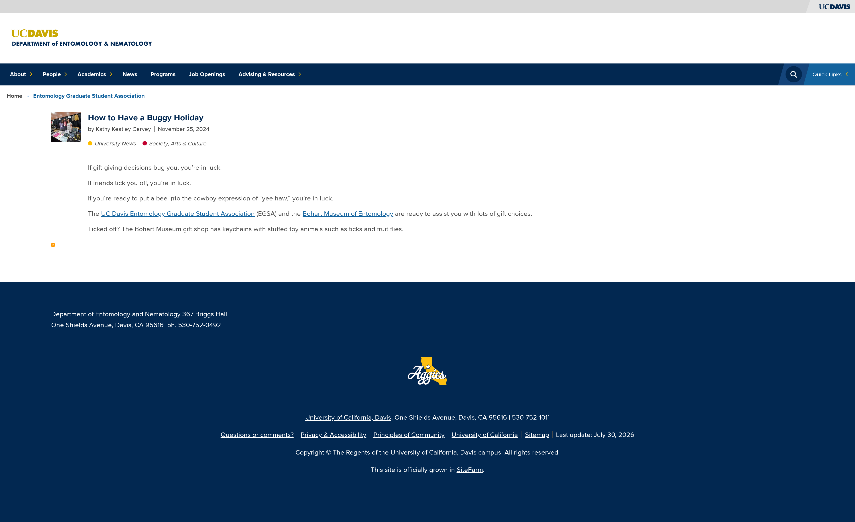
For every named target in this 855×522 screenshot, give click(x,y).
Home (14, 96)
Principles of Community (409, 434)
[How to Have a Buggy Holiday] (66, 126)
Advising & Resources (266, 74)
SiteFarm (470, 469)
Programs (163, 74)
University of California (485, 434)
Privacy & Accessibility (333, 434)
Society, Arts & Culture (178, 143)
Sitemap (537, 434)
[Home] (110, 38)
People (52, 74)
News (130, 74)
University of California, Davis (348, 417)
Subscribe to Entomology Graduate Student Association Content (53, 245)
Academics (91, 74)
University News (115, 143)
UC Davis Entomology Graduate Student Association (178, 213)
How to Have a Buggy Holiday (146, 117)
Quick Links (827, 74)
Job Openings (207, 74)
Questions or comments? (257, 434)
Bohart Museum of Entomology (348, 213)
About (18, 74)
